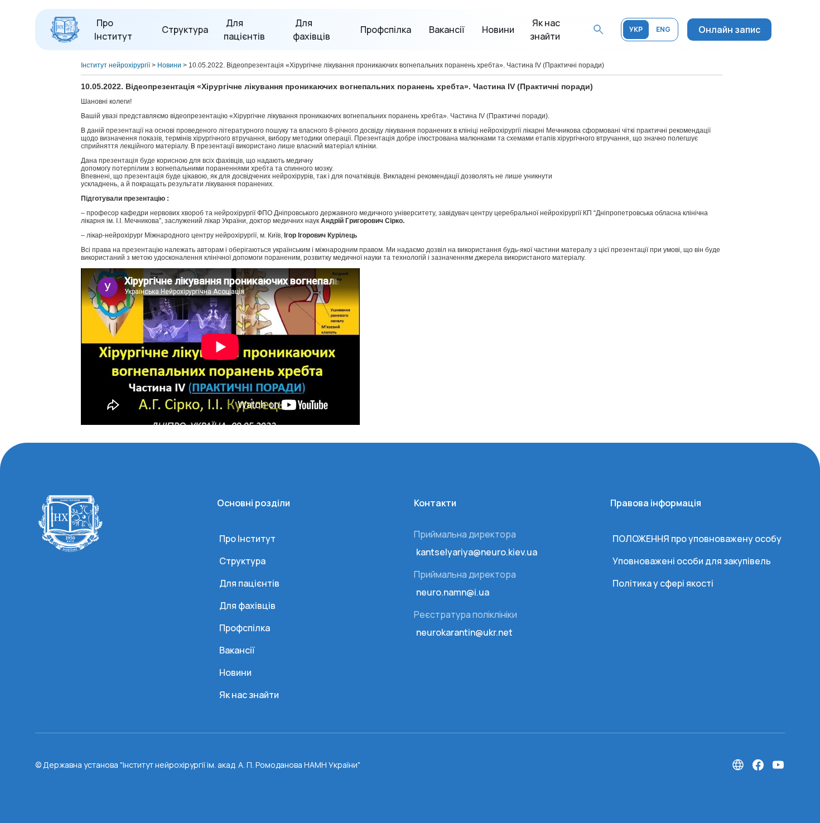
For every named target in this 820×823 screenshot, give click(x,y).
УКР (636, 29)
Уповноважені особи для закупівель (691, 561)
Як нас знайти (249, 695)
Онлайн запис (729, 29)
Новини (498, 29)
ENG (663, 29)
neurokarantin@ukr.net (464, 632)
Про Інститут (247, 538)
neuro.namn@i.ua (452, 592)
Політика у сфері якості (662, 583)
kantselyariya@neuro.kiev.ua (476, 552)
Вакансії (446, 29)
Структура (185, 29)
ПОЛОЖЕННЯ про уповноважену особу (697, 538)
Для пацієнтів (249, 583)
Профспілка (385, 29)
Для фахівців (247, 605)
